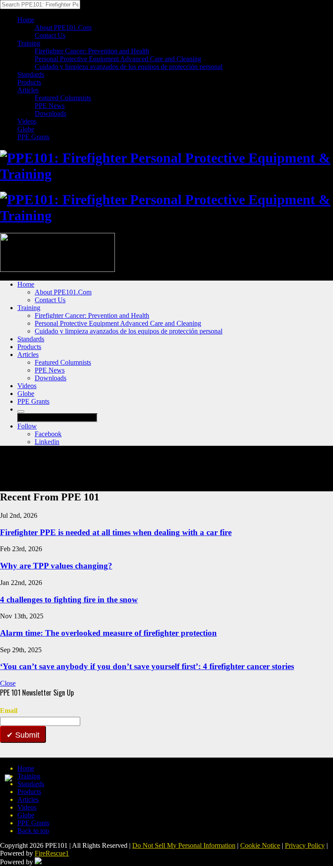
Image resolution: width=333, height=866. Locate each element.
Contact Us (50, 35)
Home (25, 19)
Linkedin (47, 441)
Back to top (33, 830)
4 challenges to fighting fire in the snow (69, 599)
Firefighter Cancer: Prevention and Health (92, 51)
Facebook (48, 434)
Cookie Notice (260, 845)
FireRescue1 (52, 853)
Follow (27, 426)
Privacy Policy (305, 845)
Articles (28, 90)
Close (8, 683)
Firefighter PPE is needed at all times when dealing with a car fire (116, 532)
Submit (26, 735)
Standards (30, 74)
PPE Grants (33, 137)
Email (8, 710)
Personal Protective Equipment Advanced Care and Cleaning (118, 58)
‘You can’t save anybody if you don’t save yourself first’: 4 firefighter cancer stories (147, 666)
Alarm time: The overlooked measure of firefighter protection (108, 632)
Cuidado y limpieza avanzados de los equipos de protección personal (128, 66)
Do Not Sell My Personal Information (183, 845)
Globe (25, 129)
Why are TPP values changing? (56, 565)
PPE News (50, 105)
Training (28, 43)
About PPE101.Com (63, 27)
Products (29, 82)
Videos (26, 121)
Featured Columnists (63, 97)
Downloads (50, 113)
